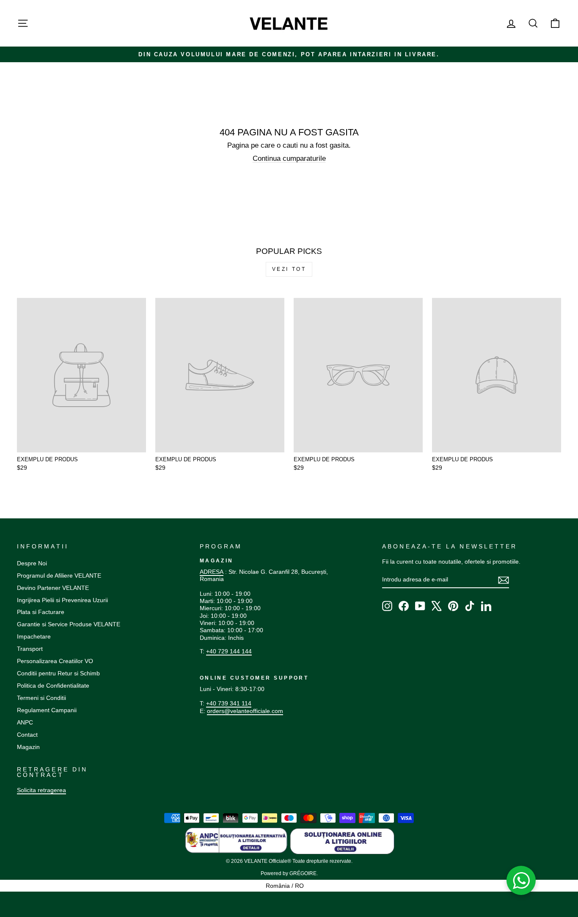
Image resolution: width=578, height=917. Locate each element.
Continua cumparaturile (289, 158)
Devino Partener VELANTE (53, 587)
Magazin (28, 747)
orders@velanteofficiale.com (245, 711)
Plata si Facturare (40, 612)
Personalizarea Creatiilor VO (55, 661)
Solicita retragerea (41, 790)
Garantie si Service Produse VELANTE (68, 624)
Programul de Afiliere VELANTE (59, 575)
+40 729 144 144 (229, 651)
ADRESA (211, 571)
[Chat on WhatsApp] (521, 880)
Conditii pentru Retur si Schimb (58, 673)
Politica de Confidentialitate (53, 685)
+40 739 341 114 (228, 703)
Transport (30, 648)
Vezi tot (289, 269)
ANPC (25, 722)
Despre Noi (32, 563)
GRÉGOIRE (303, 873)
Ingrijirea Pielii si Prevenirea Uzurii (62, 600)
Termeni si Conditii (41, 697)
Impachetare (34, 636)
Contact (27, 734)
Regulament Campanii (47, 710)
